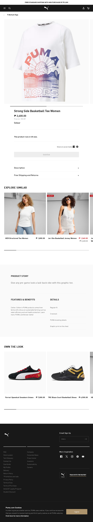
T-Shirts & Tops (12, 15)
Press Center (31, 458)
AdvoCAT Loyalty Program (12, 489)
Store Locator (8, 455)
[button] (5, 8)
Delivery (6, 470)
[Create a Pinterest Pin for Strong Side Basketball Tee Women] (77, 146)
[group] (25, 218)
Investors (30, 461)
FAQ (4, 452)
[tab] (28, 106)
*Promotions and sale (10, 476)
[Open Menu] (5, 8)
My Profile (6, 467)
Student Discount (9, 492)
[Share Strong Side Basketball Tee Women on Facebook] (74, 146)
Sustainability (32, 464)
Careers (30, 467)
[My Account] (83, 8)
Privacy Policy (8, 480)
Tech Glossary (8, 458)
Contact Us (7, 461)
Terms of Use (7, 483)
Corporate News (32, 455)
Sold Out (46, 155)
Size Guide (7, 464)
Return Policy (8, 473)
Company (30, 452)
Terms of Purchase (9, 486)
